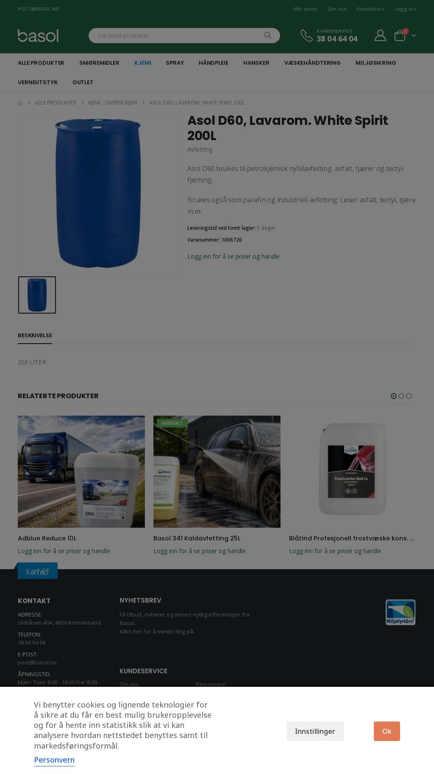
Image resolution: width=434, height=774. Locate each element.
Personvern (54, 760)
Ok (387, 731)
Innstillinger (315, 731)
